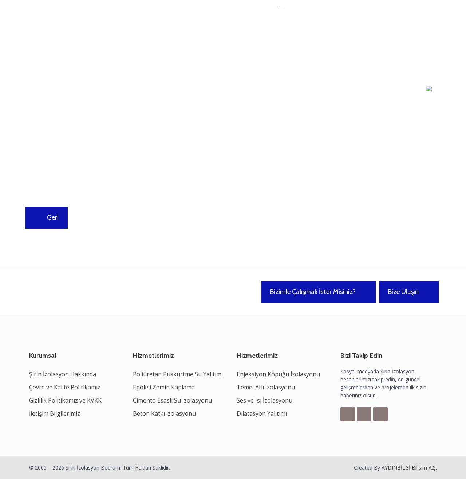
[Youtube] (380, 414)
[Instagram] (364, 414)
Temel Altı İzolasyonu (266, 387)
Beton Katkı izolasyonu (164, 413)
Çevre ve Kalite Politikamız (64, 387)
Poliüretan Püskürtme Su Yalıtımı (178, 374)
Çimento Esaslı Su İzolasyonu (172, 400)
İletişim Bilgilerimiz (54, 413)
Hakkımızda (112, 46)
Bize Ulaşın (403, 292)
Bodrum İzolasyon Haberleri (218, 46)
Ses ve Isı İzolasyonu (264, 400)
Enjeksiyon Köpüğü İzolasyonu (278, 374)
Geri (52, 217)
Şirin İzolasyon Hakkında (62, 374)
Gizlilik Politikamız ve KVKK (65, 400)
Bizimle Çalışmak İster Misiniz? (313, 292)
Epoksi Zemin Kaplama (164, 387)
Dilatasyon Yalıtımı (262, 413)
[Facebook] (347, 414)
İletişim (273, 46)
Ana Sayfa (75, 46)
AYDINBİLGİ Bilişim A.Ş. (409, 467)
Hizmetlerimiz (154, 46)
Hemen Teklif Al (304, 7)
